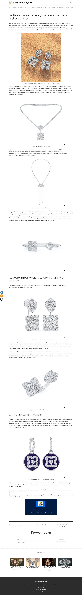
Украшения (45, 7)
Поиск (71, 2)
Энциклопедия (13, 7)
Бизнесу (27, 7)
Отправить (61, 539)
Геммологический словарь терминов (32, 584)
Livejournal (38, 587)
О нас (71, 7)
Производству (61, 7)
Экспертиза (21, 7)
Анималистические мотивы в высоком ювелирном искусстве (33, 568)
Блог (67, 7)
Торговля (39, 7)
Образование (52, 7)
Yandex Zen (41, 587)
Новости (33, 7)
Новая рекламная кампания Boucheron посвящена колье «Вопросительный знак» (49, 568)
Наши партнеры (50, 584)
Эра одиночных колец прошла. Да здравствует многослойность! (16, 568)
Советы (55, 584)
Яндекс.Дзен (43, 587)
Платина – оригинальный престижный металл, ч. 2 (65, 567)
